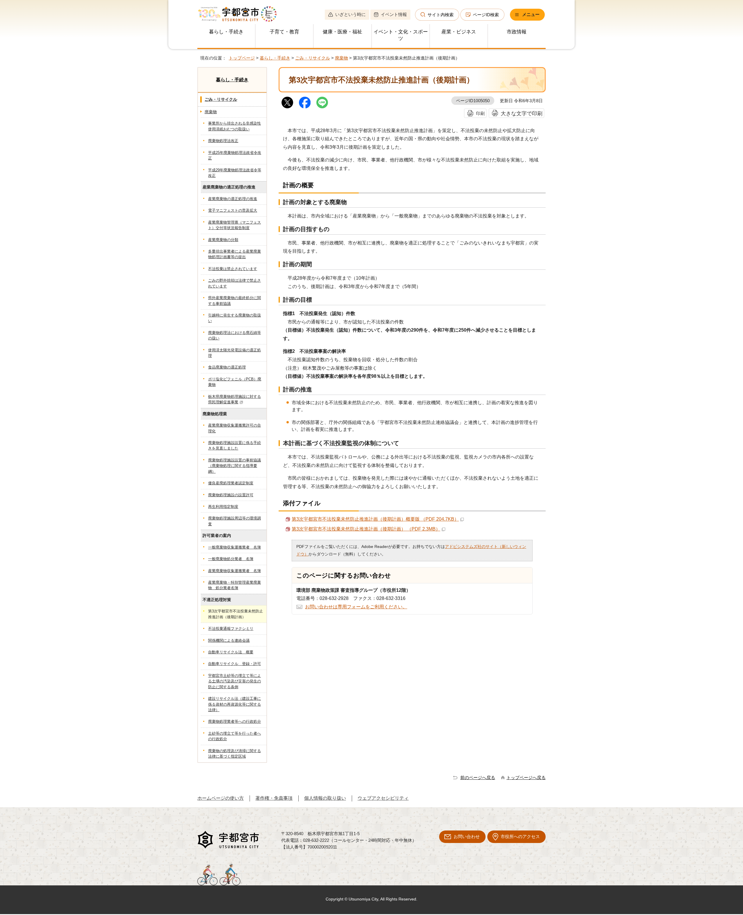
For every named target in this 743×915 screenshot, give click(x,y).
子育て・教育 (284, 32)
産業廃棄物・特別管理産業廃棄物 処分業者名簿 (234, 585)
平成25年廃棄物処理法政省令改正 (234, 155)
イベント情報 (394, 14)
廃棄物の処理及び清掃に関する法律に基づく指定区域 (234, 753)
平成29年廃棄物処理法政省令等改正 (234, 173)
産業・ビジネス (458, 32)
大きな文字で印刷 (521, 113)
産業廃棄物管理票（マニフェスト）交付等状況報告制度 (234, 225)
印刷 (480, 113)
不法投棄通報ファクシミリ (230, 628)
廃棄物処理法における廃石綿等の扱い (234, 335)
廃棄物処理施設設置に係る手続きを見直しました (234, 445)
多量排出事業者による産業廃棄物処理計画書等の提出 (234, 254)
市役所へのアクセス (520, 836)
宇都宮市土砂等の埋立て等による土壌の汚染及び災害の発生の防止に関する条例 (234, 681)
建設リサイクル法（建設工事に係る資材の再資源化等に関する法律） (234, 704)
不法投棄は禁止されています (232, 269)
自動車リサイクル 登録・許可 (234, 663)
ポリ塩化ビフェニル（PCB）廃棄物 (234, 382)
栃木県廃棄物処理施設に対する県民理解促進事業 (234, 399)
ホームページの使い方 (220, 798)
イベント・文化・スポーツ (401, 35)
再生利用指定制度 (223, 506)
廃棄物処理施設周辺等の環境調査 (234, 521)
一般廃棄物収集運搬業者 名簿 (234, 547)
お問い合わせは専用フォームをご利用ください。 (356, 606)
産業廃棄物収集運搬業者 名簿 (234, 571)
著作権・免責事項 (274, 798)
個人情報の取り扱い (325, 798)
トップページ (242, 57)
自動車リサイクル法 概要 (230, 652)
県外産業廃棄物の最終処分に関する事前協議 (234, 300)
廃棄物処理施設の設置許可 (230, 495)
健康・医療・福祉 (342, 32)
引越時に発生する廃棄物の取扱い (234, 318)
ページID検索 (486, 14)
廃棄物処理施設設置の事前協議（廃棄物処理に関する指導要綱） (234, 466)
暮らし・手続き (226, 32)
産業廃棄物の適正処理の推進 (232, 199)
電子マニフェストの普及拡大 (232, 210)
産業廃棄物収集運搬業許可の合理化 (234, 428)
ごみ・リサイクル (312, 57)
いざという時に (350, 14)
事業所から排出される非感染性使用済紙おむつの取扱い (234, 126)
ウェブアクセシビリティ (383, 798)
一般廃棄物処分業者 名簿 (230, 559)
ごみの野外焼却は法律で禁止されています (234, 283)
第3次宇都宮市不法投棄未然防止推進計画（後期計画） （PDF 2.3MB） (366, 528)
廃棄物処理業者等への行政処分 (234, 721)
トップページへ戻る (526, 777)
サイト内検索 (441, 14)
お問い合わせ (467, 836)
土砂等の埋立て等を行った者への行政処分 (234, 736)
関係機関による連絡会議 (229, 640)
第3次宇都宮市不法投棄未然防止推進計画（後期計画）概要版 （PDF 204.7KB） (375, 519)
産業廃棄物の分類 (223, 240)
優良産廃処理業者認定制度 (230, 483)
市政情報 (516, 32)
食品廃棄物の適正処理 (227, 367)
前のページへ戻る (477, 777)
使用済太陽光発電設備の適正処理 (234, 353)
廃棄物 (341, 57)
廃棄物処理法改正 (223, 141)
